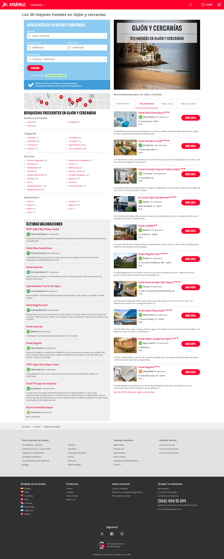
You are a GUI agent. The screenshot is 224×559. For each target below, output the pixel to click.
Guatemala (29, 506)
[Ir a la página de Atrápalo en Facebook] (112, 534)
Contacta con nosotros (168, 496)
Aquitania (72, 448)
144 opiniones (48, 388)
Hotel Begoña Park (37, 305)
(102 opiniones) (162, 117)
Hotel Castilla (145, 225)
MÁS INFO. (190, 118)
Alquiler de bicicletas (35, 175)
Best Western (120, 452)
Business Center (75, 171)
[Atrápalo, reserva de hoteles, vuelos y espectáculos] (14, 4)
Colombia (28, 495)
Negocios (72, 205)
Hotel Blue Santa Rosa (39, 248)
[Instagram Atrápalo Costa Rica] (122, 534)
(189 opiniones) (160, 145)
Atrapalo (26, 426)
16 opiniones (52, 310)
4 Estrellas (73, 137)
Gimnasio (31, 164)
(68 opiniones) (156, 286)
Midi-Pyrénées (74, 464)
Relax (29, 208)
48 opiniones (44, 331)
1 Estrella (31, 145)
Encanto (72, 201)
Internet (72, 178)
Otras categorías (76, 148)
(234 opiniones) (162, 343)
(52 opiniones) (156, 202)
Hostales (30, 148)
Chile (26, 492)
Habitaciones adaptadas (79, 160)
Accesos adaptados (35, 160)
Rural (29, 201)
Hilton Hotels (120, 456)
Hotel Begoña (34, 343)
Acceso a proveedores (169, 452)
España (27, 488)
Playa (29, 205)
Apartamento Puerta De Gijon (43, 286)
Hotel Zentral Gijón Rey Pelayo (155, 282)
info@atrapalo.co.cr (173, 509)
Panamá (28, 503)
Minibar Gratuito (34, 189)
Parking (30, 178)
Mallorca (72, 460)
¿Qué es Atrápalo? (120, 488)
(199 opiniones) (156, 230)
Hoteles (37, 426)
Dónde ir (31, 31)
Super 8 (117, 464)
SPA (28, 182)
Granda (30, 125)
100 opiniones (53, 253)
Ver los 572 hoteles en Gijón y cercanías (134, 392)
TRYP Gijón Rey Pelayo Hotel (42, 229)
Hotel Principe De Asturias (41, 383)
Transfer (30, 171)
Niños (29, 212)
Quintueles (73, 122)
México (27, 514)
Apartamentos (75, 145)
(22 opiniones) (156, 258)
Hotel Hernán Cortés (150, 141)
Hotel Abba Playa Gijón (151, 310)
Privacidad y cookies (121, 495)
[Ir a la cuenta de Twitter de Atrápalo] (102, 534)
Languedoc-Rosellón (77, 452)
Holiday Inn (119, 448)
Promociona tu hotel (168, 448)
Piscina (72, 182)
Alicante (71, 445)
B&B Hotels (119, 445)
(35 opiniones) (161, 315)
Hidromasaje (74, 167)
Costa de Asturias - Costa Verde (36, 448)
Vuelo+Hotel (72, 495)
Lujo (70, 208)
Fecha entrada (34, 43)
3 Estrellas (31, 141)
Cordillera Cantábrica (31, 456)
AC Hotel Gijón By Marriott (153, 197)
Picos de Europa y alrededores (35, 460)
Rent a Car (71, 499)
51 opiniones (52, 272)
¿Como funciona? (167, 445)
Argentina (28, 510)
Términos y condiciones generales (127, 492)
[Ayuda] (206, 5)
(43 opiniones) (160, 371)
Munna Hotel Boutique (39, 407)
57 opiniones (52, 234)
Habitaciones (33, 54)
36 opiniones (49, 348)
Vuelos (69, 488)
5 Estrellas (31, 137)
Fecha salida (73, 43)
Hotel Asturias (34, 267)
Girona (71, 456)
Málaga (25, 464)
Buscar (35, 68)
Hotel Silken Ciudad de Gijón (154, 339)
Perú (26, 499)
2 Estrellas (73, 141)
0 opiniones (52, 291)
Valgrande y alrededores (33, 452)
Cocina (71, 164)
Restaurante (32, 167)
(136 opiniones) (159, 173)
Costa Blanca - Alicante (32, 445)
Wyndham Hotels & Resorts (126, 460)
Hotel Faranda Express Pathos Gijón (159, 169)
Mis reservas (163, 488)
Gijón (29, 122)
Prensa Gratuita (75, 186)
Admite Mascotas (34, 186)
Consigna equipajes (77, 175)
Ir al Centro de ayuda (167, 492)
